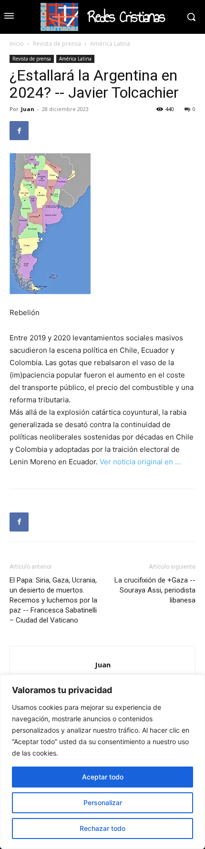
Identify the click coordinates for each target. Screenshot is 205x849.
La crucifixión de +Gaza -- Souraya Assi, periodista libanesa (154, 590)
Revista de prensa (57, 44)
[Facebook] (19, 130)
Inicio (17, 44)
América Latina (110, 44)
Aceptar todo (102, 777)
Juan (27, 109)
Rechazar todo (102, 828)
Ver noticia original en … (140, 461)
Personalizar (102, 802)
